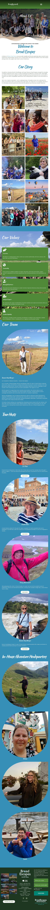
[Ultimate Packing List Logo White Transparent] (41, 899)
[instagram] (26, 898)
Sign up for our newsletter (38, 889)
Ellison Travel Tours (11, 56)
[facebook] (23, 898)
